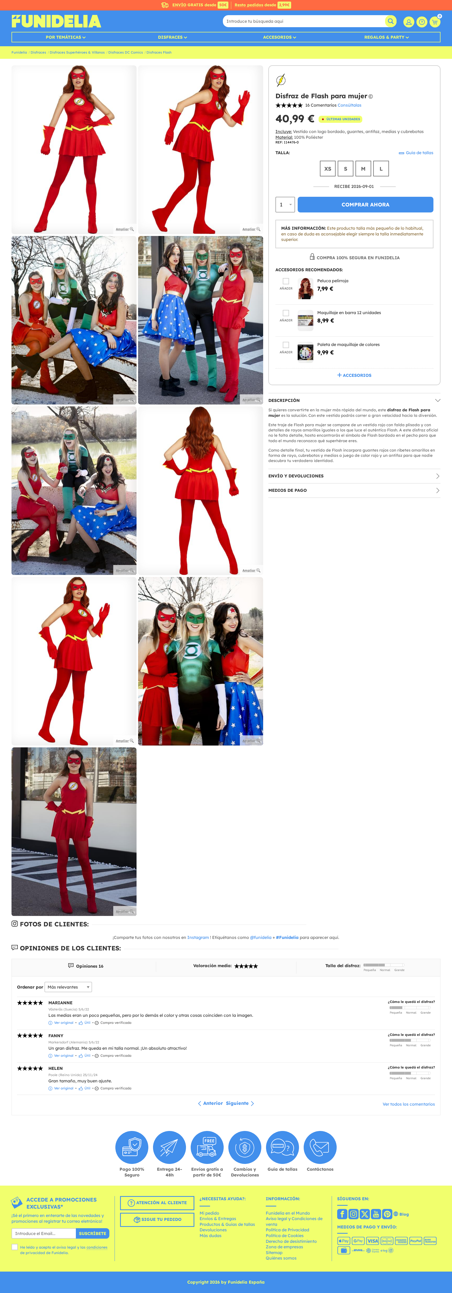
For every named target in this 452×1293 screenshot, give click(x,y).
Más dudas (211, 1235)
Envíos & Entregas (218, 1218)
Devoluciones (213, 1229)
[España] (342, 1214)
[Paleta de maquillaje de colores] (305, 352)
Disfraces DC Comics (125, 52)
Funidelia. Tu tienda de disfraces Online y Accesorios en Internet (56, 21)
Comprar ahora (365, 204)
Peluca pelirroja (332, 280)
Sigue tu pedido (161, 1219)
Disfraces (170, 37)
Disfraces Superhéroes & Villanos (77, 52)
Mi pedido (209, 1213)
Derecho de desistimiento (291, 1241)
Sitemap (274, 1252)
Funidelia (19, 52)
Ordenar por (30, 987)
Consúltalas (349, 105)
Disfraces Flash (159, 52)
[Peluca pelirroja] (305, 288)
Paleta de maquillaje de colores (348, 344)
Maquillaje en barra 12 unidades (349, 312)
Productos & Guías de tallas (227, 1224)
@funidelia (261, 937)
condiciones (97, 1247)
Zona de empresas (284, 1246)
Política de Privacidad (287, 1229)
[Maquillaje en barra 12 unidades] (305, 320)
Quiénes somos (281, 1258)
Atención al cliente (161, 1202)
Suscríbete (92, 1233)
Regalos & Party (384, 37)
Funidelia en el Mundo (288, 1213)
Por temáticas (63, 37)
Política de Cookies (285, 1235)
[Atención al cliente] (421, 21)
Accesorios (277, 37)
